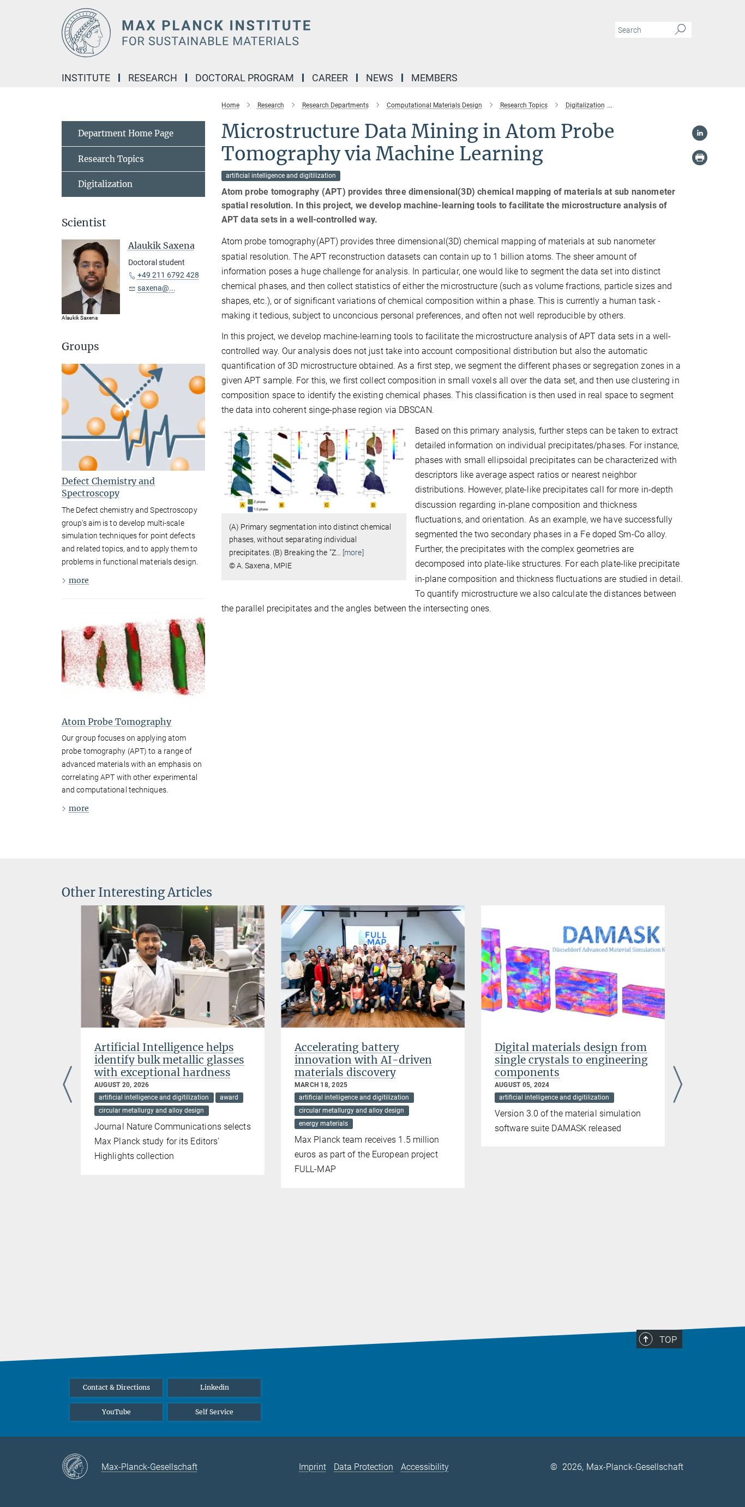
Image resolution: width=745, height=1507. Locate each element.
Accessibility (425, 1467)
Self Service (214, 1412)
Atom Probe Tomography (116, 721)
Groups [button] (80, 346)
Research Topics (111, 159)
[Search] (680, 30)
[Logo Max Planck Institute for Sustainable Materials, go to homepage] (266, 32)
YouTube (116, 1412)
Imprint (312, 1467)
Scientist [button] (84, 223)
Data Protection (363, 1467)
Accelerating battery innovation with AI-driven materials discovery (363, 1060)
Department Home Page (125, 133)
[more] (353, 552)
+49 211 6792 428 (168, 275)
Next (677, 1085)
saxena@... (156, 288)
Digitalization (105, 184)
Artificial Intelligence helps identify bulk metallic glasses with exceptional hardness (169, 1060)
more (79, 580)
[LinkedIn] (700, 133)
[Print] (700, 157)
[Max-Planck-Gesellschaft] (81, 1467)
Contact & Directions (116, 1387)
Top (668, 1339)
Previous (67, 1085)
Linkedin (214, 1387)
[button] (397, 505)
